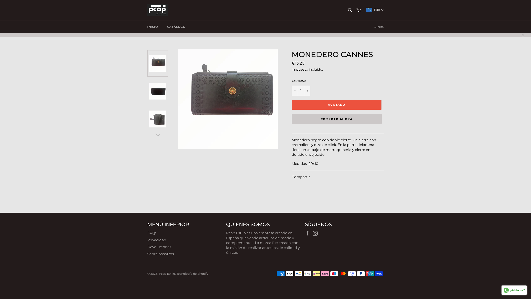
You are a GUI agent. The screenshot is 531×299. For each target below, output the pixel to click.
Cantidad (299, 80)
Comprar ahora (336, 119)
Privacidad (156, 240)
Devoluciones (159, 247)
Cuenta (379, 26)
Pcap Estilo (167, 273)
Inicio (152, 27)
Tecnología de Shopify (192, 273)
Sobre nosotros (160, 254)
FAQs (151, 233)
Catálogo (176, 27)
